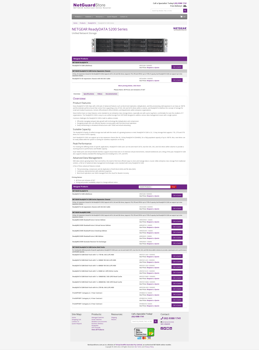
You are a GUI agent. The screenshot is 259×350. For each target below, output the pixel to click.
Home (75, 23)
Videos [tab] (99, 94)
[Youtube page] (168, 329)
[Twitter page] (165, 329)
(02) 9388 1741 (180, 3)
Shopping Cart (76, 319)
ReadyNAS (95, 326)
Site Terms (138, 347)
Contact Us (123, 17)
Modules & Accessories (99, 321)
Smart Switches (97, 319)
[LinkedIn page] (170, 329)
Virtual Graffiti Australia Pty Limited (129, 345)
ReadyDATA (92, 23)
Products (78, 17)
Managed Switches (98, 317)
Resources (99, 17)
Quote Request (112, 17)
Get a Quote (177, 67)
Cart (184, 17)
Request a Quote (153, 68)
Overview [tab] (76, 94)
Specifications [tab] (89, 94)
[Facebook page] (162, 329)
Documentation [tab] (111, 94)
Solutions (88, 17)
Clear (173, 187)
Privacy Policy (149, 347)
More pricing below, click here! (129, 86)
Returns (113, 319)
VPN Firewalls (96, 328)
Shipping (114, 317)
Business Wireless (97, 324)
